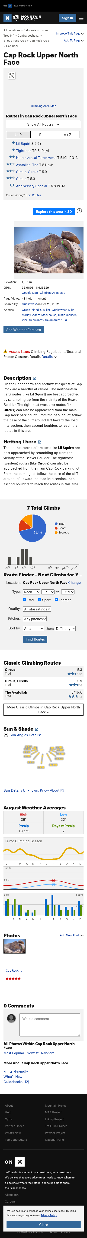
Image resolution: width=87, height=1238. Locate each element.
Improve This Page (68, 33)
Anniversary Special (31, 186)
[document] (43, 1218)
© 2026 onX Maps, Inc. (31, 1232)
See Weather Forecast (23, 330)
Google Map (30, 292)
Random (47, 1053)
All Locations (11, 30)
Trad (30, 600)
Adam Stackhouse (44, 315)
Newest (33, 1053)
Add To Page (72, 40)
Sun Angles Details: (36, 751)
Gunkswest (29, 304)
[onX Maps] (15, 1165)
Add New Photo (70, 935)
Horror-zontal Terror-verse (36, 157)
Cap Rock (12, 46)
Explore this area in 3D (54, 211)
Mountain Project (56, 1105)
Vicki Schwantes (33, 320)
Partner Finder (14, 1126)
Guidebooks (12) (16, 1082)
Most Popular (13, 1053)
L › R (18, 135)
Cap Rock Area (39, 40)
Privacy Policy (49, 1215)
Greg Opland (30, 310)
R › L (42, 135)
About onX (12, 1195)
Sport (46, 600)
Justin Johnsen (67, 315)
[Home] (24, 18)
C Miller (45, 310)
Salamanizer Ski (56, 320)
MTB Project (53, 1112)
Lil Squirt (23, 143)
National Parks (54, 1139)
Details (47, 356)
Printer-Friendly (15, 1071)
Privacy (65, 1232)
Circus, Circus (27, 172)
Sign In (67, 18)
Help (8, 1112)
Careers (10, 1201)
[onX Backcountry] (17, 6)
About (9, 1105)
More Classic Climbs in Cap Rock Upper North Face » (43, 709)
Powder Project (55, 1133)
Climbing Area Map (43, 106)
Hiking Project (54, 1119)
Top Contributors (16, 1139)
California (29, 30)
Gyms (9, 1119)
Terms (53, 1232)
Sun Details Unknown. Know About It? (33, 790)
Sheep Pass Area (14, 40)
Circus (21, 179)
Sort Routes (33, 195)
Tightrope (23, 150)
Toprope (64, 600)
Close (43, 1224)
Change (74, 582)
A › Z (67, 135)
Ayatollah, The (27, 165)
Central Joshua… (28, 35)
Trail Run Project (56, 1126)
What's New (13, 1076)
